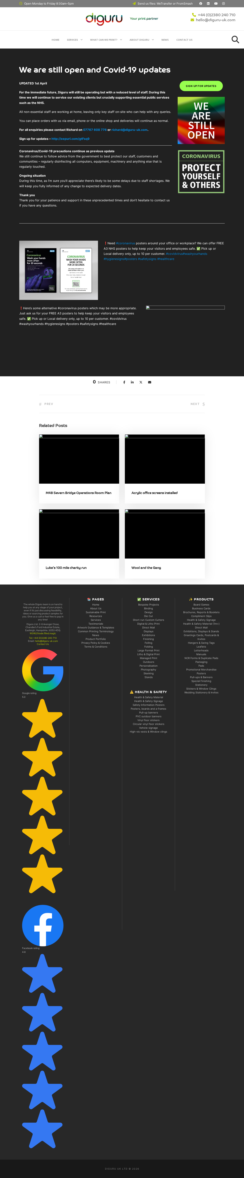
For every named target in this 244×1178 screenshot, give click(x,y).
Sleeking (149, 673)
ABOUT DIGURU (139, 39)
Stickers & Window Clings (201, 688)
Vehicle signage (148, 727)
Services (72, 39)
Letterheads (201, 650)
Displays (148, 631)
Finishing (148, 638)
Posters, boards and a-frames (148, 708)
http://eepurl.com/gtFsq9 (70, 139)
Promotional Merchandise (201, 669)
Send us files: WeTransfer (155, 3)
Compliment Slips (201, 616)
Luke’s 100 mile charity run (66, 568)
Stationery (201, 684)
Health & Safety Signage (148, 701)
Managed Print (148, 658)
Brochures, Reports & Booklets (201, 612)
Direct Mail (148, 627)
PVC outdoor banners (148, 716)
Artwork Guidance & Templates (95, 627)
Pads (201, 665)
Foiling (148, 642)
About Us (95, 608)
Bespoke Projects (148, 604)
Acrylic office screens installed (155, 493)
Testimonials (95, 623)
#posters (130, 259)
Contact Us (184, 39)
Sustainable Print (96, 612)
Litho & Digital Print (148, 654)
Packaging (201, 661)
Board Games (201, 604)
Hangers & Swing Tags (201, 642)
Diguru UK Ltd (116, 1168)
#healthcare (165, 259)
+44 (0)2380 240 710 (216, 15)
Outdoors (148, 661)
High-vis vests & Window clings (148, 731)
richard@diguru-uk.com (130, 130)
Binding (148, 608)
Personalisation (149, 665)
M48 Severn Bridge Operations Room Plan (78, 493)
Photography (148, 669)
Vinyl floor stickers (148, 720)
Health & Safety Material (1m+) (201, 623)
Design (148, 612)
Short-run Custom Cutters (148, 619)
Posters (201, 673)
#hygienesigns (114, 259)
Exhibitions (148, 635)
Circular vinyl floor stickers (148, 723)
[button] (42, 771)
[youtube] (216, 3)
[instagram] (223, 3)
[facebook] (200, 3)
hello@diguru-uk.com (215, 20)
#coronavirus (125, 243)
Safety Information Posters (149, 704)
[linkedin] (208, 3)
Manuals (201, 654)
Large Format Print (149, 650)
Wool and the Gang (146, 568)
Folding (148, 646)
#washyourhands (195, 254)
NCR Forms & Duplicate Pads (201, 658)
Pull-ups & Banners (201, 677)
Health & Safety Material (148, 697)
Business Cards (201, 608)
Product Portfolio (96, 638)
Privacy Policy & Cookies (95, 642)
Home (55, 39)
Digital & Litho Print (148, 623)
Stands (148, 677)
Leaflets (201, 646)
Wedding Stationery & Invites (201, 692)
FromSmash (185, 3)
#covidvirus (174, 254)
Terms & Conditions (95, 646)
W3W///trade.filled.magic (43, 633)
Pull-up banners (148, 712)
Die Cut (148, 616)
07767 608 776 (95, 130)
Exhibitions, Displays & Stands (201, 631)
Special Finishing (201, 681)
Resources (95, 616)
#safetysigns (147, 259)
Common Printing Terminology (96, 631)
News (165, 39)
